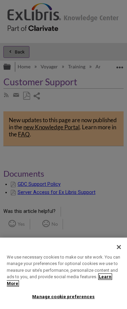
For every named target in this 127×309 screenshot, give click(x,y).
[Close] (118, 247)
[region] (63, 273)
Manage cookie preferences (63, 296)
